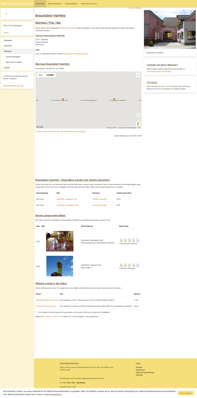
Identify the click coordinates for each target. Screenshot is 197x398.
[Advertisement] (88, 155)
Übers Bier (132, 8)
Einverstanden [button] (185, 393)
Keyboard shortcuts (112, 127)
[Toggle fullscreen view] (138, 75)
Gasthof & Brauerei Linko (46, 306)
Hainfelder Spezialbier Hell (67, 205)
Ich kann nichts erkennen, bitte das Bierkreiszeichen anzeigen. (60, 131)
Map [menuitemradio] (40, 75)
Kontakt (139, 367)
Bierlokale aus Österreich (52, 316)
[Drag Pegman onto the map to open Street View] (138, 123)
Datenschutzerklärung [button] (53, 394)
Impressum (140, 370)
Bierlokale (138, 8)
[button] (63, 394)
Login (5, 33)
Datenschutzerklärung (145, 372)
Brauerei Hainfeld (68, 28)
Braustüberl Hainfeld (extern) (76, 54)
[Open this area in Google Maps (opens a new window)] (40, 127)
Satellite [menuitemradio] (50, 75)
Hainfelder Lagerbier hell (67, 199)
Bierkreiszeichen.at (17, 3)
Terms (139, 127)
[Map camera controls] (138, 115)
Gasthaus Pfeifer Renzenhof (47, 300)
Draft (168, 86)
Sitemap (139, 375)
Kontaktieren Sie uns (13, 86)
